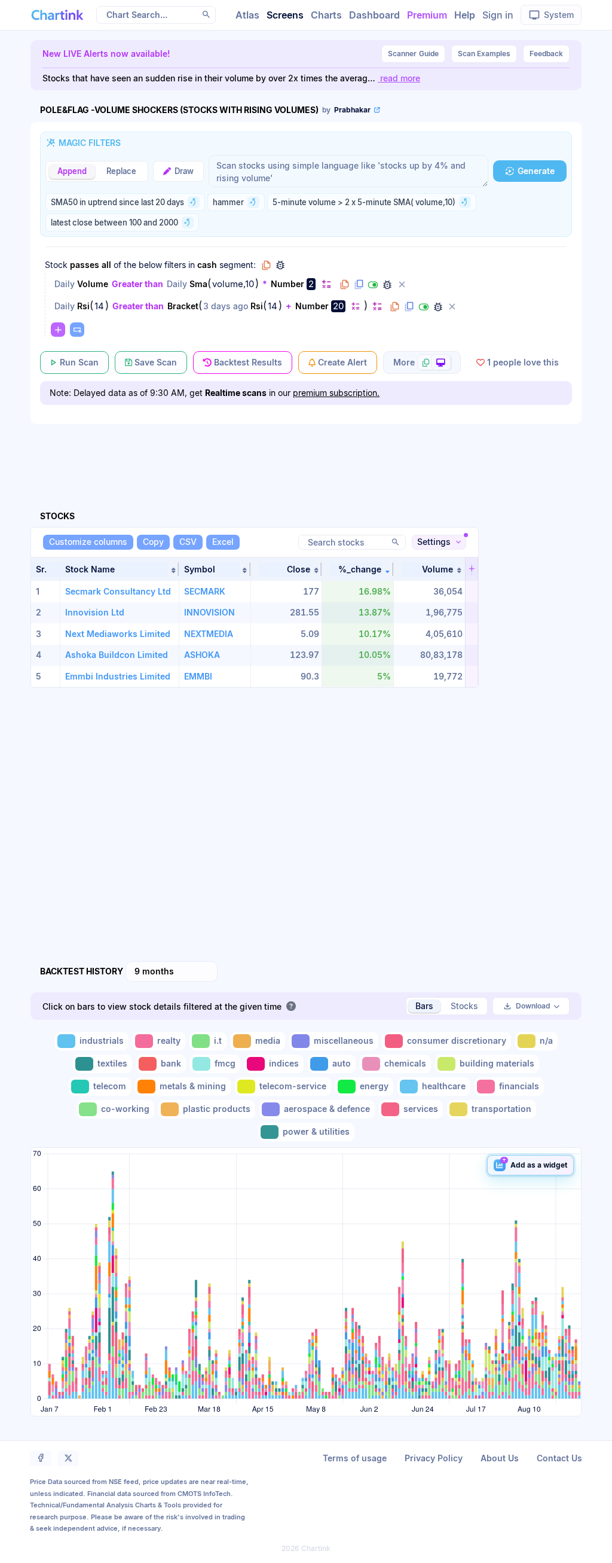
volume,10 (233, 284)
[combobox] (172, 971)
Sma (198, 284)
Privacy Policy (434, 1458)
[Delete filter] (401, 284)
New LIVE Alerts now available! (106, 53)
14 (99, 306)
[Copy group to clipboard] (266, 265)
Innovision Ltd (94, 612)
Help (464, 15)
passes (84, 265)
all (106, 265)
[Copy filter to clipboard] (344, 284)
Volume (92, 284)
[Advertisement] (306, 453)
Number (287, 284)
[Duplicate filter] (358, 284)
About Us (500, 1458)
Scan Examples (484, 53)
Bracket (182, 306)
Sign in (497, 15)
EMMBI (198, 676)
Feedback (546, 53)
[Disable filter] (373, 284)
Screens (285, 15)
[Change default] (326, 284)
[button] (119, 569)
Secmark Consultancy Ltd (118, 591)
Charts (326, 15)
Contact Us (559, 1458)
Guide (413, 53)
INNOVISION (209, 612)
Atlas (247, 15)
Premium (427, 15)
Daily (64, 284)
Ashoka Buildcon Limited (116, 655)
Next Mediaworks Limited (117, 634)
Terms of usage (355, 1458)
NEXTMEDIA (208, 634)
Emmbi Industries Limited (117, 676)
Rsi (83, 306)
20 (338, 306)
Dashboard (374, 15)
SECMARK (204, 591)
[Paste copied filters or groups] (77, 329)
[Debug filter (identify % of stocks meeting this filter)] (387, 284)
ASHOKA (202, 655)
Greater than (137, 284)
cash (207, 265)
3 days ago (225, 306)
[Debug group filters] (280, 265)
